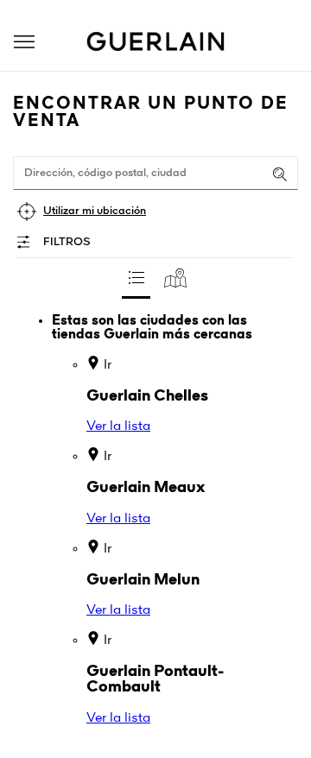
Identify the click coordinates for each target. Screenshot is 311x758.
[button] (24, 41)
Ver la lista (118, 426)
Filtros (67, 242)
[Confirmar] (280, 174)
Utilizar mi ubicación (94, 211)
